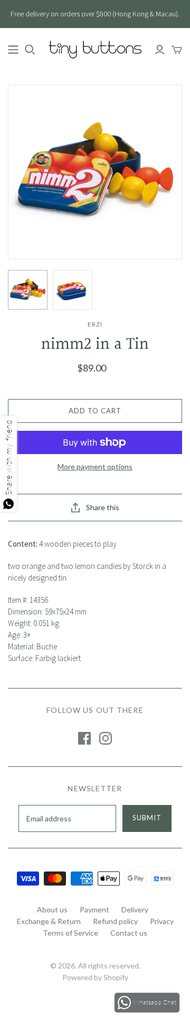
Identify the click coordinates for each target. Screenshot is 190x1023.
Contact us (128, 932)
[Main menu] (13, 49)
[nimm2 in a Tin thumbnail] (28, 290)
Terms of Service (70, 932)
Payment (94, 909)
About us (52, 909)
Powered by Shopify (95, 977)
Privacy (162, 921)
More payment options (95, 466)
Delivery (134, 909)
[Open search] (30, 49)
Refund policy (115, 921)
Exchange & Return (49, 921)
